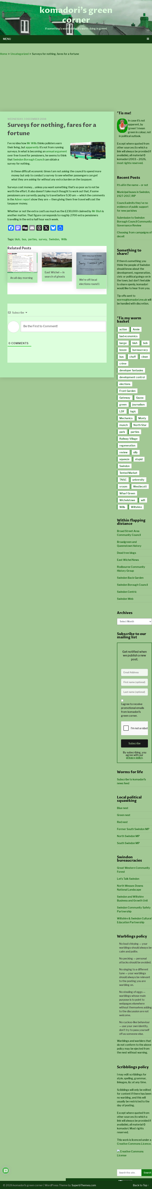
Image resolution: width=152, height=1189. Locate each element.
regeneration (127, 445)
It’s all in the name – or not (132, 185)
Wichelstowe (127, 500)
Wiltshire (136, 507)
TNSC (123, 479)
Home (3, 53)
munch (123, 425)
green (123, 404)
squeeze (124, 459)
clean (144, 356)
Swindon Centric (127, 591)
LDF (122, 411)
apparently (32, 147)
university (138, 479)
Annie (136, 329)
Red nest (122, 822)
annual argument (56, 151)
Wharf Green (127, 493)
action (123, 329)
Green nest (123, 815)
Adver (18, 199)
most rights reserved (130, 163)
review (123, 452)
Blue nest (122, 808)
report (26, 199)
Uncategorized (20, 53)
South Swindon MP (128, 843)
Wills (64, 239)
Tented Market (128, 472)
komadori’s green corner (76, 15)
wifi (143, 500)
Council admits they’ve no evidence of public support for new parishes (132, 206)
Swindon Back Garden (130, 577)
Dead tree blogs (126, 552)
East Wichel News (128, 559)
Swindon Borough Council (28, 159)
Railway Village (128, 438)
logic (133, 411)
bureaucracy (140, 349)
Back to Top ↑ (141, 1185)
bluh (17, 239)
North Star (140, 425)
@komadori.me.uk (132, 299)
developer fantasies (131, 370)
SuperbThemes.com (84, 1185)
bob (145, 343)
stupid (139, 459)
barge (123, 343)
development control (132, 377)
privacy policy (134, 757)
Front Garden (127, 390)
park (122, 431)
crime (122, 363)
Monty (142, 418)
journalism (138, 404)
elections (124, 384)
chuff (132, 356)
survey (43, 239)
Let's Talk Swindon (128, 878)
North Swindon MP (128, 836)
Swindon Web (125, 598)
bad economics (128, 336)
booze (123, 349)
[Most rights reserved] (134, 1155)
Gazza (139, 397)
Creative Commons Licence (134, 1143)
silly (135, 452)
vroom (123, 486)
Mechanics (126, 418)
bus (24, 239)
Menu (7, 38)
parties (32, 239)
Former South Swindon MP (133, 829)
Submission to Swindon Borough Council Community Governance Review (134, 221)
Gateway (124, 397)
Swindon (54, 239)
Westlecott (140, 486)
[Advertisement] (76, 84)
